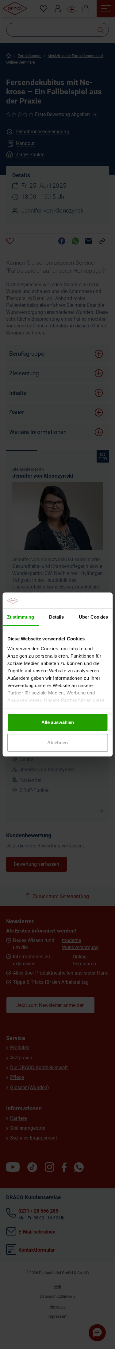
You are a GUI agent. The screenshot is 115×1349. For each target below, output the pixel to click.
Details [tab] (56, 617)
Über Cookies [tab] (93, 617)
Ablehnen (57, 742)
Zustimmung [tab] (20, 617)
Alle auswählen (57, 722)
